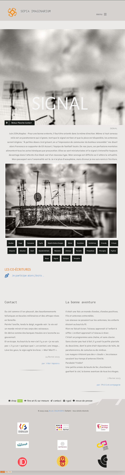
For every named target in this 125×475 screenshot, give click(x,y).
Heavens (57, 251)
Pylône (113, 251)
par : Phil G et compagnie (108, 385)
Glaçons (12, 251)
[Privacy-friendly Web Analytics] (6, 473)
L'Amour (68, 251)
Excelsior (80, 243)
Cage (20, 243)
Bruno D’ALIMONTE (56, 411)
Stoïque (66, 258)
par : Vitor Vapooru (50, 363)
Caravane (30, 243)
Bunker (11, 243)
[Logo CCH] (62, 425)
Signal (56, 258)
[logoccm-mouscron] (102, 441)
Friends (104, 243)
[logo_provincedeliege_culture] (102, 424)
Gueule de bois (44, 251)
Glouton (23, 251)
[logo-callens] (103, 455)
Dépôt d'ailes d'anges (55, 243)
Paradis (79, 251)
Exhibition (92, 243)
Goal (32, 251)
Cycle (41, 243)
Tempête (77, 258)
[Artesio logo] (62, 441)
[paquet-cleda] (62, 456)
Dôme (70, 243)
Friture (113, 243)
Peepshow (90, 251)
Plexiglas (102, 251)
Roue (47, 258)
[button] (62, 276)
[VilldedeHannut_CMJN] (22, 442)
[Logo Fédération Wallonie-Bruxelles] (23, 423)
